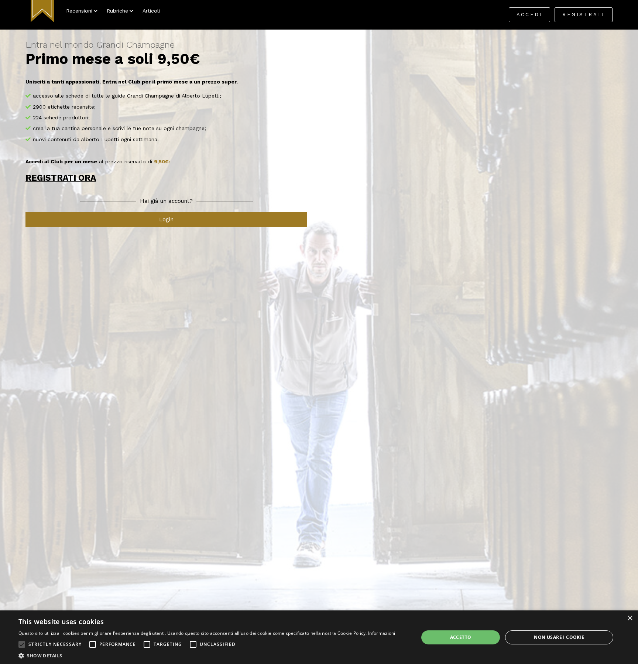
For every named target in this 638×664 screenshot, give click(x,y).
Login (166, 219)
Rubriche (117, 11)
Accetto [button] (460, 637)
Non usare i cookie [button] (559, 637)
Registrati (583, 14)
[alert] (319, 637)
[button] (21, 644)
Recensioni (79, 11)
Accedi (530, 14)
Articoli (151, 11)
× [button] (629, 618)
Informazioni (381, 633)
